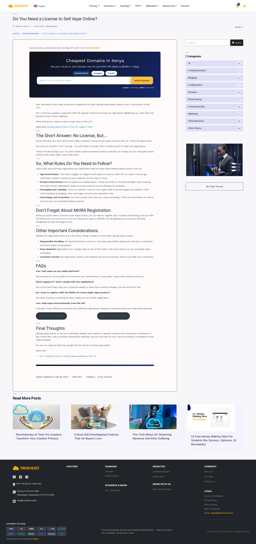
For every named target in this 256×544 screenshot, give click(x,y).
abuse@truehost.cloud (222, 513)
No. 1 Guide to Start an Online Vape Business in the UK (68, 356)
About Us (208, 471)
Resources (169, 5)
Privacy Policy (210, 500)
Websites (151, 5)
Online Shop (158, 476)
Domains (109, 5)
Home (16, 33)
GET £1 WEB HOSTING (113, 316)
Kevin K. (27, 26)
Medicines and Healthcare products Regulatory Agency (68, 218)
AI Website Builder (161, 471)
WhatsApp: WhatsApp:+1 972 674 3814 (35, 495)
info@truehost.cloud (26, 500)
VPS (137, 5)
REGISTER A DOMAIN (51, 316)
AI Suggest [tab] (97, 73)
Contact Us (209, 481)
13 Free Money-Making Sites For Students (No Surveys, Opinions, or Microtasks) (213, 440)
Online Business (51, 26)
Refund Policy (210, 504)
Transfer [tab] (111, 73)
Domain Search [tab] (81, 73)
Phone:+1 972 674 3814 (28, 491)
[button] (39, 6)
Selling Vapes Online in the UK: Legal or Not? (70, 127)
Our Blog (208, 476)
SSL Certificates (113, 490)
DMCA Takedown (212, 509)
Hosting (124, 5)
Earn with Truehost (162, 489)
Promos (185, 5)
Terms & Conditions (213, 496)
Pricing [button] (93, 5)
